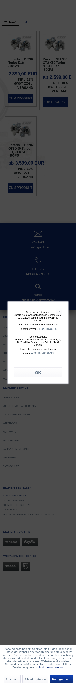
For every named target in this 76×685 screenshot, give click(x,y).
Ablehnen (12, 679)
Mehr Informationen (51, 667)
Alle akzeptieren (35, 679)
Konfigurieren (61, 679)
